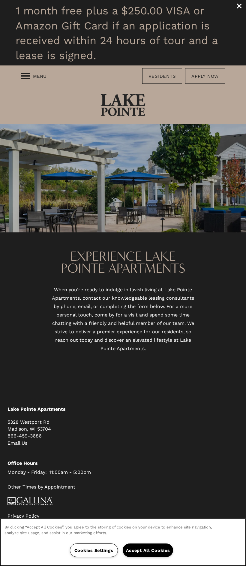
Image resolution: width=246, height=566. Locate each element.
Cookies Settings (93, 550)
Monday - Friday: (27, 471)
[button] (239, 6)
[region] (123, 542)
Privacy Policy (23, 515)
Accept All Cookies (148, 550)
